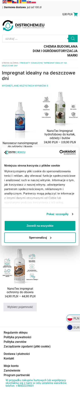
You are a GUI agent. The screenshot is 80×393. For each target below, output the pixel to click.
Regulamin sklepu (16, 332)
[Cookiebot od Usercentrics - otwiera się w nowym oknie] (59, 152)
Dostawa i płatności (17, 354)
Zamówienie (12, 370)
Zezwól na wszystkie (40, 225)
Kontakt (9, 358)
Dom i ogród (43, 51)
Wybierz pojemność (20, 307)
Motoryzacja (66, 51)
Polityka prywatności (17, 337)
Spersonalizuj (38, 237)
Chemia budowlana (61, 46)
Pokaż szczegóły (58, 214)
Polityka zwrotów (15, 342)
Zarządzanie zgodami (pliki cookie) (27, 346)
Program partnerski (17, 375)
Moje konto (11, 366)
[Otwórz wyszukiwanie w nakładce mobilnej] (40, 38)
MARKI (72, 55)
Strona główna (10, 63)
